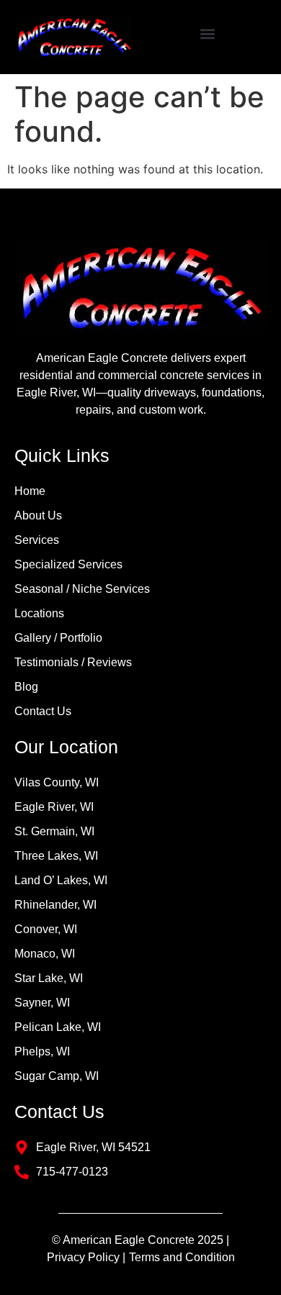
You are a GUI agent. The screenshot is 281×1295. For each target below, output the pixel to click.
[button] (207, 33)
